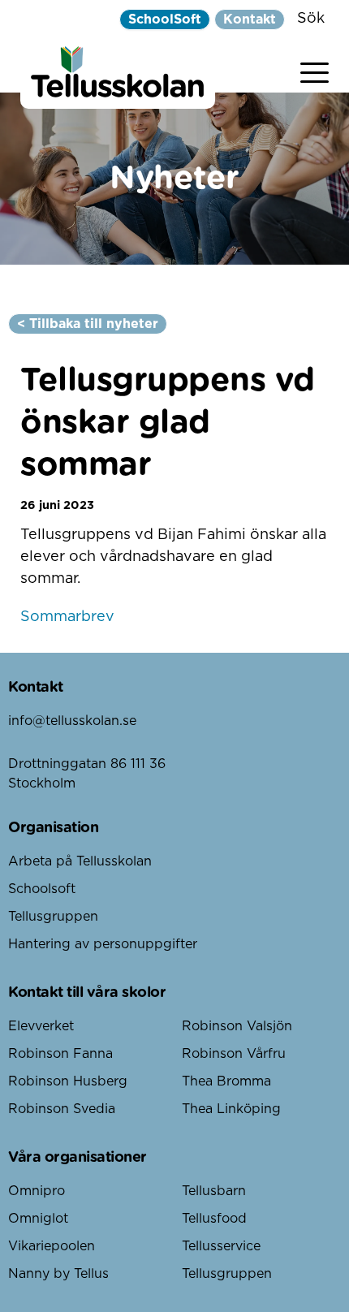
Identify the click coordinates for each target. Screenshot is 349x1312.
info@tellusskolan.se (72, 720)
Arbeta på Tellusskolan (80, 861)
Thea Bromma (226, 1081)
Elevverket (41, 1026)
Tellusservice (221, 1246)
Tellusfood (214, 1218)
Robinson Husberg (67, 1081)
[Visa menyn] (314, 69)
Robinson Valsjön (237, 1026)
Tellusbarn (214, 1191)
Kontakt (249, 19)
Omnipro (36, 1191)
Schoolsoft (41, 889)
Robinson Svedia (61, 1109)
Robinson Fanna (60, 1053)
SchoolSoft (164, 19)
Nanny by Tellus (58, 1273)
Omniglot (38, 1218)
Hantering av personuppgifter (102, 944)
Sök (311, 18)
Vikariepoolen (51, 1246)
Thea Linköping (231, 1109)
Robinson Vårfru (234, 1053)
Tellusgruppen (53, 916)
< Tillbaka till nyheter (87, 323)
